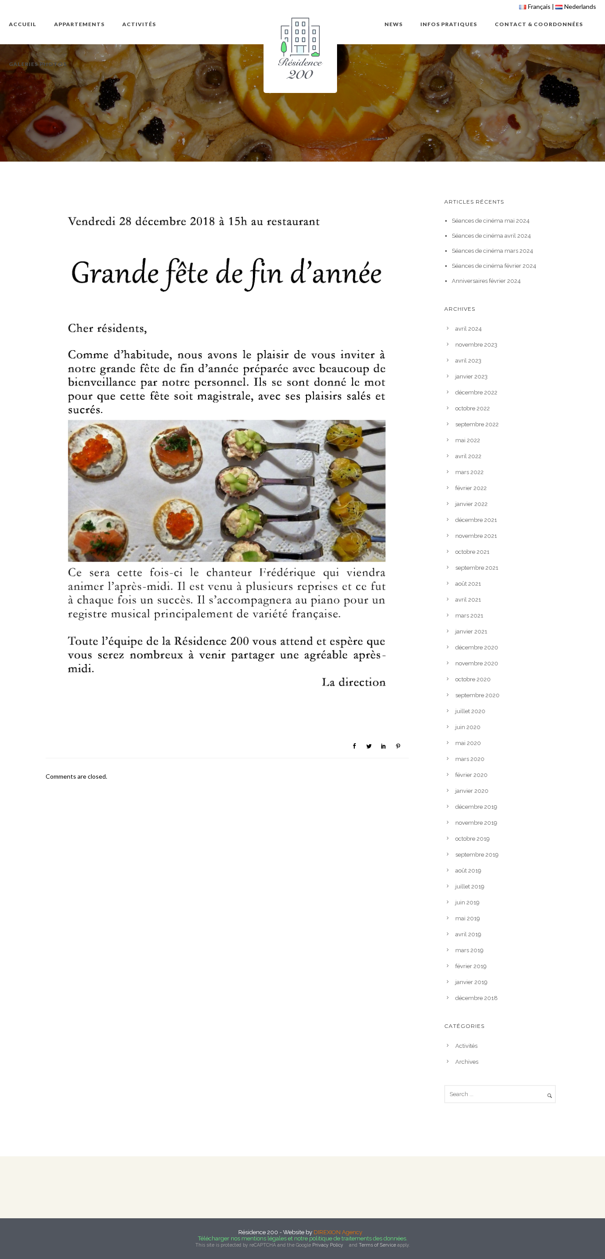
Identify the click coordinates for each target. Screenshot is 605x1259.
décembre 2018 (476, 998)
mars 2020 (470, 759)
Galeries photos (38, 64)
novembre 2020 (476, 663)
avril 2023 (468, 360)
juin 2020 (468, 727)
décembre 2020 (476, 647)
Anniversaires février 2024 (486, 281)
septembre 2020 (477, 695)
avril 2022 (468, 456)
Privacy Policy (327, 1244)
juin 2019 (467, 902)
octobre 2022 (472, 408)
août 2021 (468, 583)
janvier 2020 (472, 791)
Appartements (79, 24)
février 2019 (471, 966)
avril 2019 (468, 934)
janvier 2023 (471, 376)
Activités (139, 24)
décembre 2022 (476, 392)
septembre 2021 (476, 567)
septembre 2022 (477, 424)
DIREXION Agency (338, 1232)
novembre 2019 (476, 822)
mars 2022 (469, 472)
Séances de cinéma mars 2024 (492, 250)
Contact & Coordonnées (539, 24)
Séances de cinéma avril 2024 (491, 235)
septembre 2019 (477, 854)
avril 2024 (468, 328)
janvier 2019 (471, 982)
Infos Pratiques (448, 24)
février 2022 (471, 488)
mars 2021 (469, 615)
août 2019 (468, 870)
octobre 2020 (473, 679)
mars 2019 (469, 950)
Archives (466, 1061)
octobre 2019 (472, 838)
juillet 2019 (470, 886)
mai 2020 (468, 743)
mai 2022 (467, 440)
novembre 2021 (476, 536)
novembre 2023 (476, 344)
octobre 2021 (472, 551)
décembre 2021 (476, 520)
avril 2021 (468, 599)
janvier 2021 (471, 631)
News (393, 24)
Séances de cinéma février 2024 (494, 266)
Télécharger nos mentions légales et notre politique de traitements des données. (302, 1239)
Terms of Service (377, 1244)
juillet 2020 (470, 711)
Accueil (22, 24)
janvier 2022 (471, 504)
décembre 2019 (476, 806)
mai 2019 (467, 918)
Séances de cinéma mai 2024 (491, 220)
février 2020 (471, 775)
